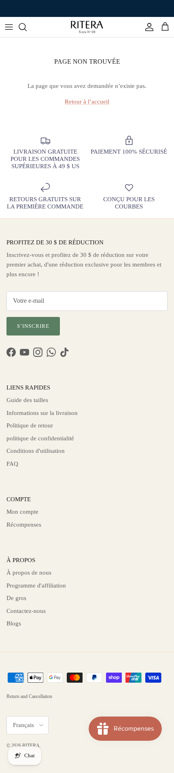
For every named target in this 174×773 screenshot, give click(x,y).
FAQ (12, 463)
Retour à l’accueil (87, 101)
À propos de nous (28, 572)
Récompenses (23, 524)
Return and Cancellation (29, 696)
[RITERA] (87, 27)
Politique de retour (29, 425)
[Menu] (9, 27)
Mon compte (22, 511)
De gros (16, 598)
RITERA (31, 745)
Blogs (13, 623)
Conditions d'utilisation (35, 451)
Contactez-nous (26, 611)
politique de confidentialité (40, 438)
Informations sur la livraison (42, 413)
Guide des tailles (27, 400)
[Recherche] (27, 27)
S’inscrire (33, 326)
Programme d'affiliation (36, 585)
